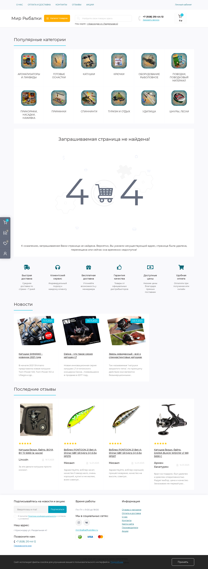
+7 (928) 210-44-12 (153, 16)
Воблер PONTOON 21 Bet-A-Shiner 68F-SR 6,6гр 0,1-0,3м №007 (125, 453)
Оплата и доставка (39, 4)
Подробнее (116, 562)
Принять (183, 562)
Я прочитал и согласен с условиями (42, 517)
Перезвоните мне (23, 545)
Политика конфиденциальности (42, 516)
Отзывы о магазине (131, 509)
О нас (19, 4)
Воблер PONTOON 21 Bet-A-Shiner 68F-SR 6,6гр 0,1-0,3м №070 (80, 453)
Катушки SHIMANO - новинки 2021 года (31, 356)
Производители (130, 527)
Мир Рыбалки (26, 18)
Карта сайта (128, 524)
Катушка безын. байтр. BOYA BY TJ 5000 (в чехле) (36, 451)
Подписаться (57, 509)
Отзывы (76, 4)
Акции (90, 4)
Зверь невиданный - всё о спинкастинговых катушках (125, 356)
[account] (5, 253)
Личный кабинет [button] (183, 4)
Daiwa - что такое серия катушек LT (78, 356)
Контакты (61, 4)
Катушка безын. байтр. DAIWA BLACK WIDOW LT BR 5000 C (171, 453)
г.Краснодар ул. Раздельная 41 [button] (102, 24)
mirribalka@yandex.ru (87, 530)
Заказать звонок (151, 20)
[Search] (78, 18)
